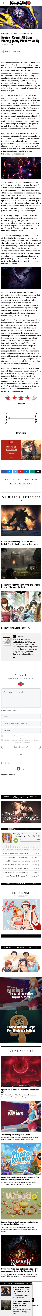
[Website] (17, 658)
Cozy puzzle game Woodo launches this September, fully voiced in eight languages (20, 1223)
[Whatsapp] (32, 471)
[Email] (38, 471)
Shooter (13, 483)
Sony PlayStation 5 (26, 33)
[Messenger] (9, 471)
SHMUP (16, 33)
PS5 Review (17, 480)
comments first (28, 678)
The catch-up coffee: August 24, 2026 (15, 1134)
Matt (8, 51)
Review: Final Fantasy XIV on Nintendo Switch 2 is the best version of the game (19, 542)
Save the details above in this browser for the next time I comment (22, 737)
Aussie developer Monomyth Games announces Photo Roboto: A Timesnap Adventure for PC (20, 1178)
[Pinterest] (21, 471)
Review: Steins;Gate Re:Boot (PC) (15, 627)
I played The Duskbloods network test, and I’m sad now (20, 1090)
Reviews (10, 33)
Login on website (8, 775)
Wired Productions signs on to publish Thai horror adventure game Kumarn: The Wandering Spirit (19, 1269)
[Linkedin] (26, 471)
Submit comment (21, 747)
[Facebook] (4, 471)
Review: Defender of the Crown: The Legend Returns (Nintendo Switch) (20, 586)
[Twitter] (15, 471)
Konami (3, 33)
